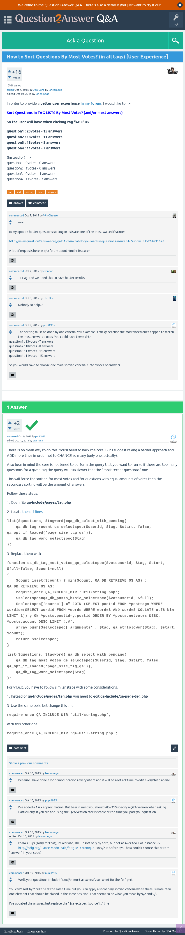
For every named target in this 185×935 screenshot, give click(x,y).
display (52, 192)
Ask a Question (85, 40)
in (82, 103)
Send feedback (14, 931)
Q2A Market (173, 931)
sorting (29, 192)
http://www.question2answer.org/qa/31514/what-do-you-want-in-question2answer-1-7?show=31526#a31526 (86, 241)
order (41, 192)
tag (10, 192)
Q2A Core (38, 89)
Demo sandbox (37, 931)
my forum (93, 103)
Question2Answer (130, 931)
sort (19, 192)
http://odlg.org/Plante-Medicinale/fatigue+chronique (56, 848)
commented (16, 215)
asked (10, 89)
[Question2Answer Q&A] (66, 17)
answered (12, 436)
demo (111, 5)
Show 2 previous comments (28, 763)
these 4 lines (32, 512)
